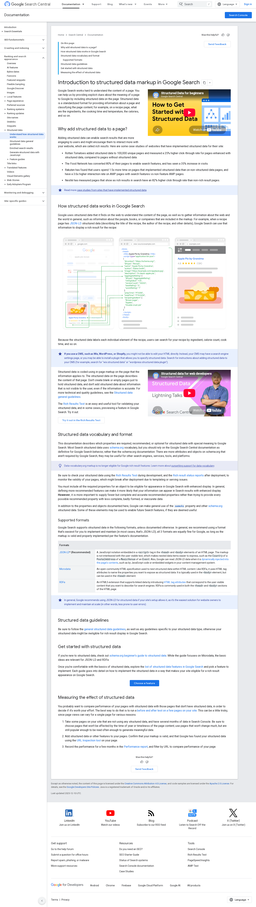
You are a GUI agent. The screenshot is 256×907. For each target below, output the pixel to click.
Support (96, 4)
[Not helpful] (228, 35)
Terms (54, 899)
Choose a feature (144, 683)
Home (61, 35)
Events (148, 4)
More (161, 4)
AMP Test (193, 865)
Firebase (126, 885)
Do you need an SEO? (131, 849)
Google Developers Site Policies (83, 787)
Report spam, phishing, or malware (70, 860)
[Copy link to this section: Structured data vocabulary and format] (135, 435)
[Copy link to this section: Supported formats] (93, 520)
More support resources (64, 865)
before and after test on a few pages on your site (167, 710)
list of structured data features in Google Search (174, 666)
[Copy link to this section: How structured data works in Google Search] (148, 206)
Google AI (175, 885)
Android (94, 885)
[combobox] (194, 4)
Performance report (136, 746)
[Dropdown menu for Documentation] (84, 4)
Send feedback (217, 44)
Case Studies (126, 871)
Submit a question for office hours (69, 854)
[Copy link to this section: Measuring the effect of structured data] (137, 698)
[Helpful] (223, 35)
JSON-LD (76, 223)
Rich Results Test (74, 403)
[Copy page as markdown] (204, 83)
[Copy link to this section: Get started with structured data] (124, 647)
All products (193, 885)
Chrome (110, 885)
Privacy (65, 899)
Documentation (71, 4)
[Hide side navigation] (41, 900)
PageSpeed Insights (199, 860)
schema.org (117, 447)
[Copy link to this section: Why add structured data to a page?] (130, 129)
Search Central (37, 4)
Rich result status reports (188, 475)
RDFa (62, 582)
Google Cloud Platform (150, 885)
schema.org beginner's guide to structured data (137, 655)
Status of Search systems (133, 860)
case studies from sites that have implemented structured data (111, 190)
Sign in (248, 4)
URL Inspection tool (89, 740)
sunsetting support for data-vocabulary (192, 465)
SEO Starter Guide (129, 854)
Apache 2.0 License (219, 783)
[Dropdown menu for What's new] (136, 4)
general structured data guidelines (105, 629)
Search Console (238, 15)
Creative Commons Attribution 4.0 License (145, 783)
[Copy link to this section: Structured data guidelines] (112, 621)
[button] (22, 31)
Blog (110, 4)
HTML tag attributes (175, 582)
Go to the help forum (62, 849)
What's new (125, 4)
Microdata (65, 569)
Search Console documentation (136, 865)
